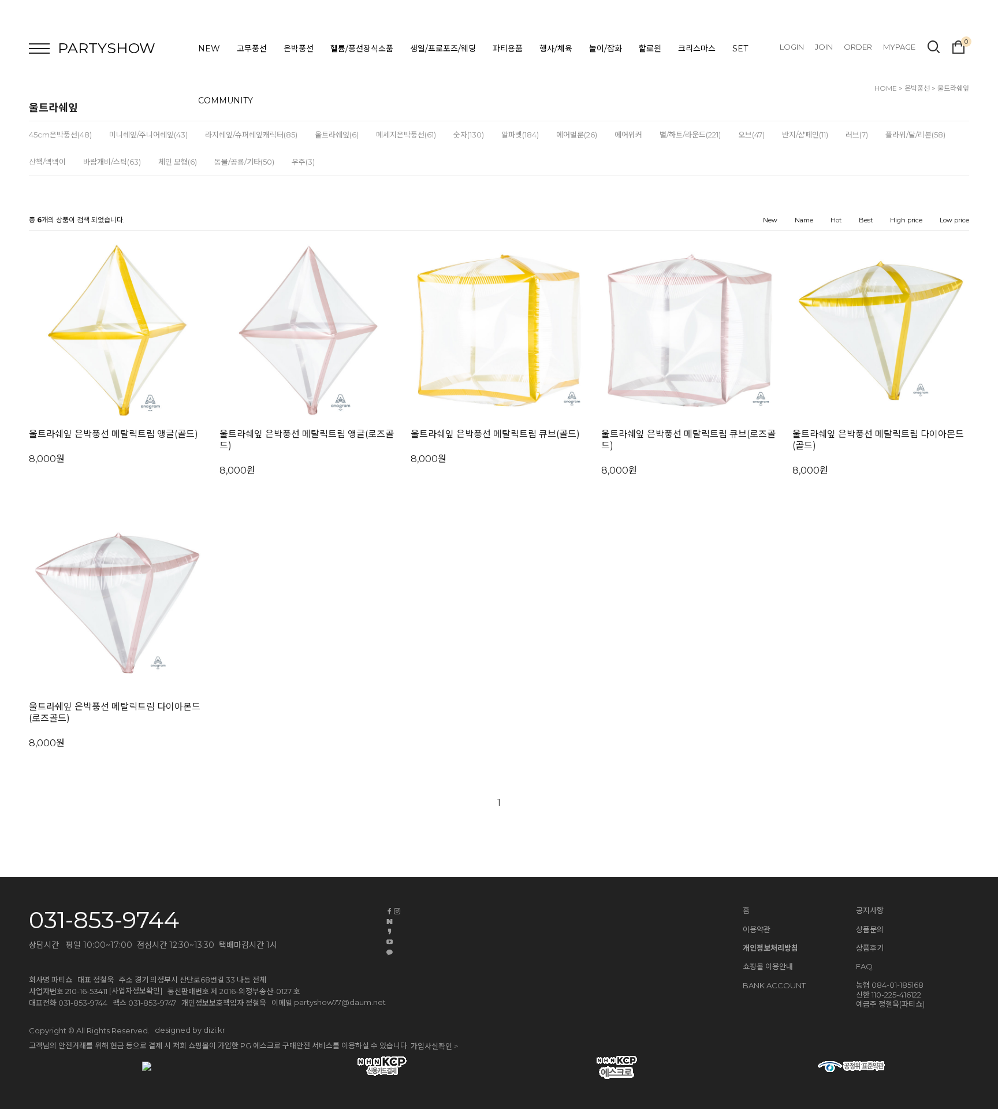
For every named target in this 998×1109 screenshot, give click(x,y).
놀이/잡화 (605, 48)
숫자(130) (468, 134)
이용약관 (756, 929)
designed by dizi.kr (190, 1029)
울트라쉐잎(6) (337, 134)
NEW (209, 48)
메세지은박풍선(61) (406, 134)
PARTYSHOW (106, 48)
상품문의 (870, 929)
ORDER (858, 46)
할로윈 (650, 48)
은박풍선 (299, 48)
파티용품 (508, 48)
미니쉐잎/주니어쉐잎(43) (148, 134)
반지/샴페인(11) (805, 134)
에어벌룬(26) (576, 134)
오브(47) (751, 134)
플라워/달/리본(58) (915, 134)
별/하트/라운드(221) (690, 134)
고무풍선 (252, 48)
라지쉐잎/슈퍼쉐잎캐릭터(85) (251, 134)
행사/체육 (555, 48)
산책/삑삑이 (47, 161)
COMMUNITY (225, 100)
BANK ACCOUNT (774, 986)
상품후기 (870, 947)
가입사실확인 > (434, 1046)
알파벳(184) (520, 134)
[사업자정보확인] (135, 990)
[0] (958, 45)
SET (740, 48)
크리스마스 (697, 48)
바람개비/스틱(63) (112, 161)
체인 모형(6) (177, 161)
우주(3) (303, 161)
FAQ (864, 966)
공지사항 (870, 910)
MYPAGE (899, 46)
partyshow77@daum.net (340, 1002)
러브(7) (857, 134)
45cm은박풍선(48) (60, 134)
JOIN (824, 46)
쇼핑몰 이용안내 (768, 966)
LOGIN (792, 46)
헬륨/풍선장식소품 (361, 48)
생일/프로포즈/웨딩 (443, 48)
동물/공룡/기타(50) (244, 161)
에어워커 (628, 134)
